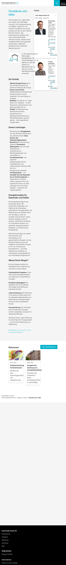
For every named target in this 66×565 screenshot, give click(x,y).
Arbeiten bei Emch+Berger (10, 563)
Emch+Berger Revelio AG (9, 397)
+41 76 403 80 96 (51, 43)
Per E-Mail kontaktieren (52, 49)
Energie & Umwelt (3, 11)
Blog (3, 546)
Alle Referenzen (50, 347)
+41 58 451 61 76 (51, 76)
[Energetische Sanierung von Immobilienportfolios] (33, 367)
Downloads (5, 543)
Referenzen (5, 540)
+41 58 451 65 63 (51, 40)
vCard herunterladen (53, 54)
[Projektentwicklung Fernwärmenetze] (16, 366)
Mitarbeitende (6, 534)
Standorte (5, 537)
